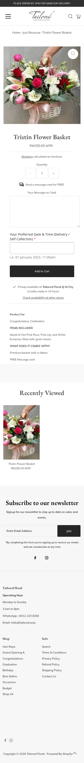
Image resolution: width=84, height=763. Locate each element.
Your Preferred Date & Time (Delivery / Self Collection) (40, 236)
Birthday (8, 670)
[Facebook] (35, 558)
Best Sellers (10, 676)
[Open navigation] (11, 16)
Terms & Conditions (54, 652)
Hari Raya (9, 646)
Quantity (41, 164)
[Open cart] (78, 16)
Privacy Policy (51, 658)
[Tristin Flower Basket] (21, 432)
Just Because (31, 32)
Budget (7, 688)
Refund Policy (51, 664)
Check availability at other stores (43, 297)
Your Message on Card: (42, 192)
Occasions (9, 682)
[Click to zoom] (73, 54)
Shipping (27, 156)
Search (46, 646)
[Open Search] (70, 16)
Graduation (10, 664)
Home (16, 32)
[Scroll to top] (74, 753)
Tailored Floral (36, 754)
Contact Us (49, 676)
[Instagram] (46, 558)
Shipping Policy (52, 670)
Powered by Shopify (59, 754)
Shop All (8, 694)
